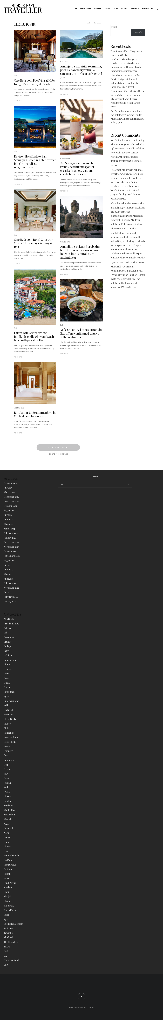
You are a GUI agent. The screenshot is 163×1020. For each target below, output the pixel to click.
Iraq (6, 764)
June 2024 (8, 519)
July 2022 (8, 592)
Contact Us (147, 9)
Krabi (6, 787)
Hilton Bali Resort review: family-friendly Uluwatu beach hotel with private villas (34, 336)
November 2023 (11, 546)
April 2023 (8, 578)
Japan (6, 778)
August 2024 (10, 510)
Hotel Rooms (10, 741)
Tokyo (7, 946)
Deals (6, 673)
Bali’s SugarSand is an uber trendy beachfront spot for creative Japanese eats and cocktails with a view (78, 168)
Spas (6, 919)
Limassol (8, 796)
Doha (6, 678)
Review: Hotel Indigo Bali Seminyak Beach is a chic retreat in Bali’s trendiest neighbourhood (35, 161)
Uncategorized (11, 960)
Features (8, 714)
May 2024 (8, 524)
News (6, 832)
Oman (107, 9)
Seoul (6, 891)
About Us (135, 9)
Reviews (8, 869)
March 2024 (9, 528)
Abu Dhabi (9, 619)
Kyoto (7, 791)
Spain (6, 914)
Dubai (7, 682)
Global (124, 9)
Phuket (7, 846)
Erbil (6, 705)
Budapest (8, 646)
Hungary (8, 750)
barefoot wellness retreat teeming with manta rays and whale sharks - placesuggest (127, 144)
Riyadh (7, 873)
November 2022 (11, 587)
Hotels (7, 746)
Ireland (7, 769)
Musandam (9, 814)
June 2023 (8, 569)
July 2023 (8, 564)
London (8, 801)
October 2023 (10, 551)
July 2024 (8, 514)
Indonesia (64, 61)
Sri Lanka (8, 928)
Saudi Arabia (85, 9)
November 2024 (11, 501)
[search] (129, 484)
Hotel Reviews (11, 737)
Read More (18, 101)
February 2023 (10, 583)
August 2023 (9, 560)
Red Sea (8, 860)
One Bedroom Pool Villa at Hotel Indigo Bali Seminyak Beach (34, 82)
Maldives (8, 805)
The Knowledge (12, 942)
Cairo (6, 650)
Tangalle (8, 932)
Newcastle (9, 828)
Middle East (9, 810)
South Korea (10, 910)
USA (6, 964)
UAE (75, 9)
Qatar (115, 9)
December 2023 (11, 542)
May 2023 (8, 574)
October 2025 (10, 483)
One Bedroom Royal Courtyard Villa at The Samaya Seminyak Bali (34, 243)
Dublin (7, 687)
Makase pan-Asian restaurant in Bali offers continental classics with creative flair (81, 333)
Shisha (7, 901)
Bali (15, 75)
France (7, 723)
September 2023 (11, 555)
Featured (8, 709)
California (8, 655)
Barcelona (9, 637)
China (7, 664)
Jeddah (7, 782)
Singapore (9, 905)
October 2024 (10, 505)
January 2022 (10, 601)
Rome (7, 878)
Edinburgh (9, 691)
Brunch (7, 641)
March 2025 (9, 492)
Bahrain (97, 9)
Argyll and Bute (11, 623)
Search (114, 26)
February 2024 (11, 533)
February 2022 (10, 596)
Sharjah (7, 896)
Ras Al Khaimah (11, 855)
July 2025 (8, 487)
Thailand (8, 937)
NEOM (7, 823)
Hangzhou (9, 732)
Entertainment (11, 700)
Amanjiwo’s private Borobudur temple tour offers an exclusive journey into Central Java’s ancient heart (80, 252)
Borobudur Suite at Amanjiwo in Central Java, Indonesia (35, 414)
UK (5, 955)
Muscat (7, 819)
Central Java (19, 407)
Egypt (7, 696)
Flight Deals (10, 719)
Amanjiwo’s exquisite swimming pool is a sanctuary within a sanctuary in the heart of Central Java (81, 71)
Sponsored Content (13, 923)
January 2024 (10, 537)
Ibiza (6, 755)
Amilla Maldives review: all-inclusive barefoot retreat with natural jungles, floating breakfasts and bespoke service (127, 157)
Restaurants (65, 158)
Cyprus (7, 668)
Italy (6, 773)
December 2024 (11, 496)
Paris (6, 841)
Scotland (8, 887)
